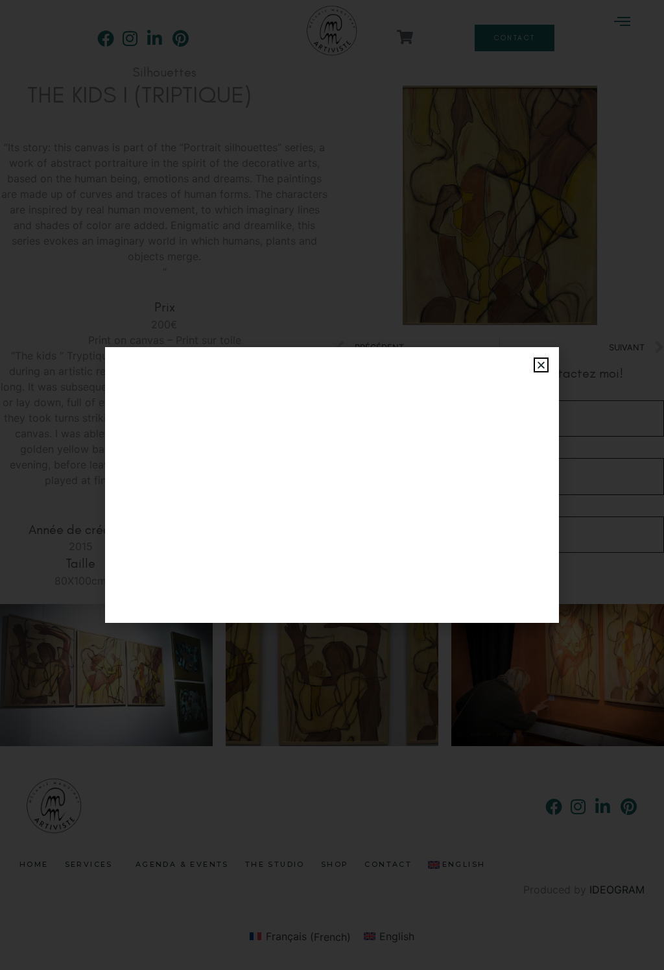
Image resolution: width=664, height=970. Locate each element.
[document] (332, 485)
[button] (541, 365)
